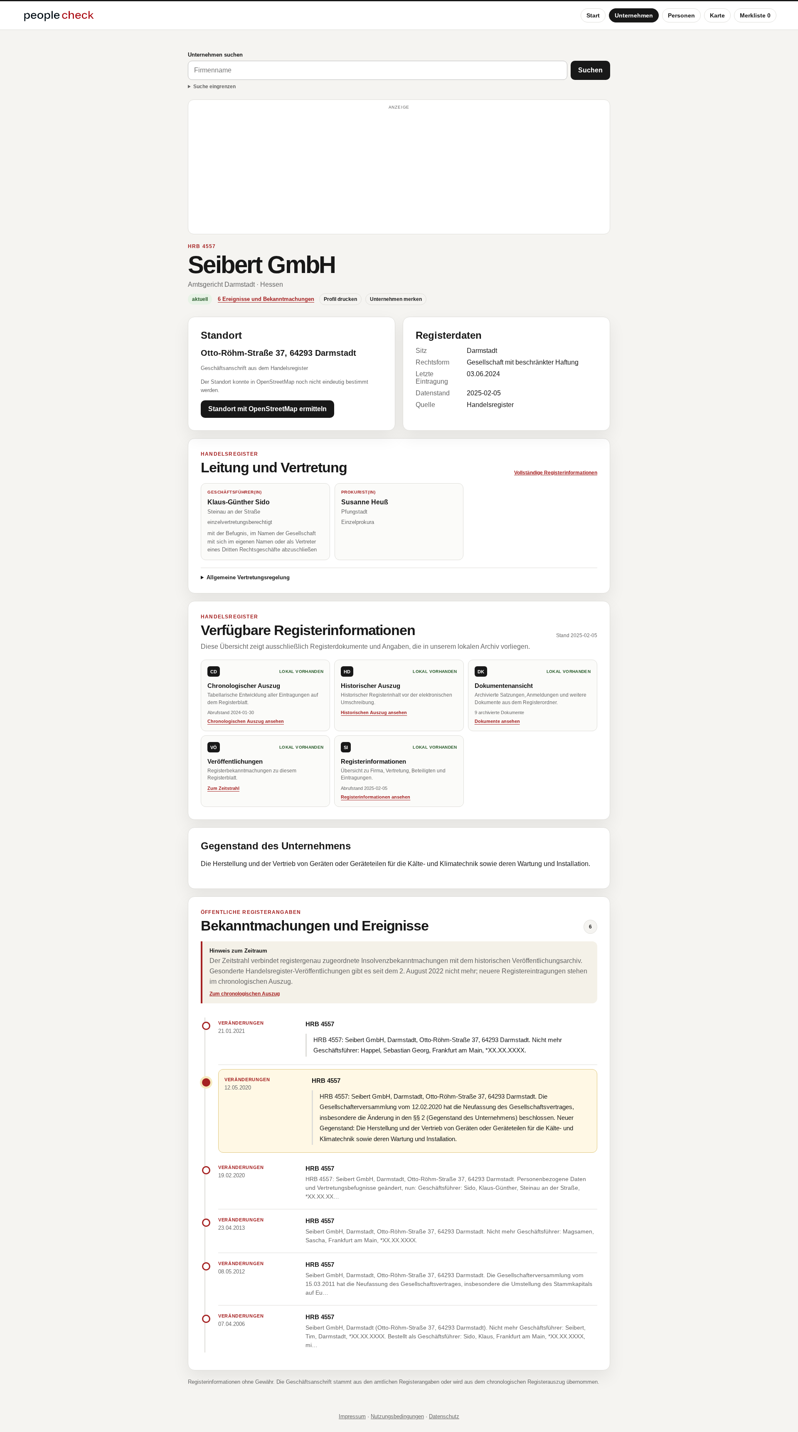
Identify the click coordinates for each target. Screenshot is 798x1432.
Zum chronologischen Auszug (244, 994)
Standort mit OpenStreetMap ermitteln (267, 408)
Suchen (590, 70)
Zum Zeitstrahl (223, 788)
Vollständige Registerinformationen (555, 473)
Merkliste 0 (755, 15)
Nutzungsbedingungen (397, 1416)
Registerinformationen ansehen (375, 796)
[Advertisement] (399, 170)
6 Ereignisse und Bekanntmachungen (266, 299)
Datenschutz (444, 1416)
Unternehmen (634, 15)
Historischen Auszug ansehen (374, 712)
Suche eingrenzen (214, 86)
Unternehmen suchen (215, 55)
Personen (681, 15)
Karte (717, 15)
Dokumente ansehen (497, 721)
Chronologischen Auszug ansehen (245, 721)
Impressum (352, 1416)
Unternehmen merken (396, 299)
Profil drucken (340, 299)
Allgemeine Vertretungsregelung (248, 577)
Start (593, 15)
